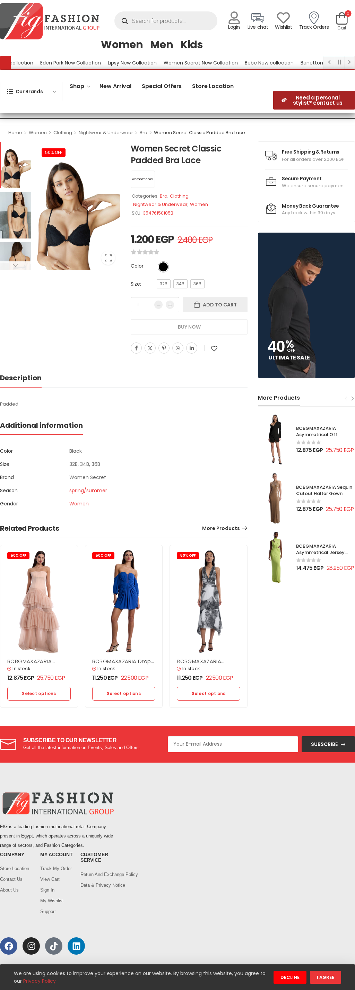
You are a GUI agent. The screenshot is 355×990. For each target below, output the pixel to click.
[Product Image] (77, 205)
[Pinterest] (164, 348)
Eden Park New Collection (55, 62)
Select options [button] (39, 693)
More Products (221, 528)
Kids (191, 44)
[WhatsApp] (177, 348)
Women (122, 44)
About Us (9, 890)
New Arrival (115, 86)
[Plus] (170, 305)
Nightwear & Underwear (106, 132)
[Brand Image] (143, 179)
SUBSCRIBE (324, 744)
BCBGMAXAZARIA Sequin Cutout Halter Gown (324, 490)
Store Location (212, 86)
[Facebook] (136, 348)
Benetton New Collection (316, 62)
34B (180, 284)
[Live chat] (257, 17)
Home (15, 132)
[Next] (352, 398)
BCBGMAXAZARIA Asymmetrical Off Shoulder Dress (316, 434)
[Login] (234, 17)
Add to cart (220, 304)
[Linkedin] (191, 348)
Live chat (258, 27)
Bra (143, 132)
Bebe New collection (254, 62)
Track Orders (314, 27)
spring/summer (88, 490)
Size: (136, 283)
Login (234, 27)
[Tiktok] (53, 946)
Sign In (47, 890)
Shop (77, 86)
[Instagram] (31, 946)
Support (48, 911)
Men (161, 44)
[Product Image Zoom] (108, 258)
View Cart (50, 879)
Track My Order (56, 868)
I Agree (325, 977)
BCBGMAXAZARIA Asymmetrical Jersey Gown (320, 552)
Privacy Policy (39, 981)
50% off (53, 152)
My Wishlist (52, 900)
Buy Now (189, 326)
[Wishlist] (283, 17)
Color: (138, 265)
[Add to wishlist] (214, 348)
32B (163, 284)
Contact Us (11, 879)
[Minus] (158, 305)
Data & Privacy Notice (97, 885)
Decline (290, 977)
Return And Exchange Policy (97, 874)
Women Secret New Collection (186, 62)
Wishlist (283, 27)
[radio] (163, 267)
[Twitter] (150, 348)
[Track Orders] (314, 17)
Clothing (62, 132)
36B (197, 284)
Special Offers (162, 86)
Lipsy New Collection (117, 62)
